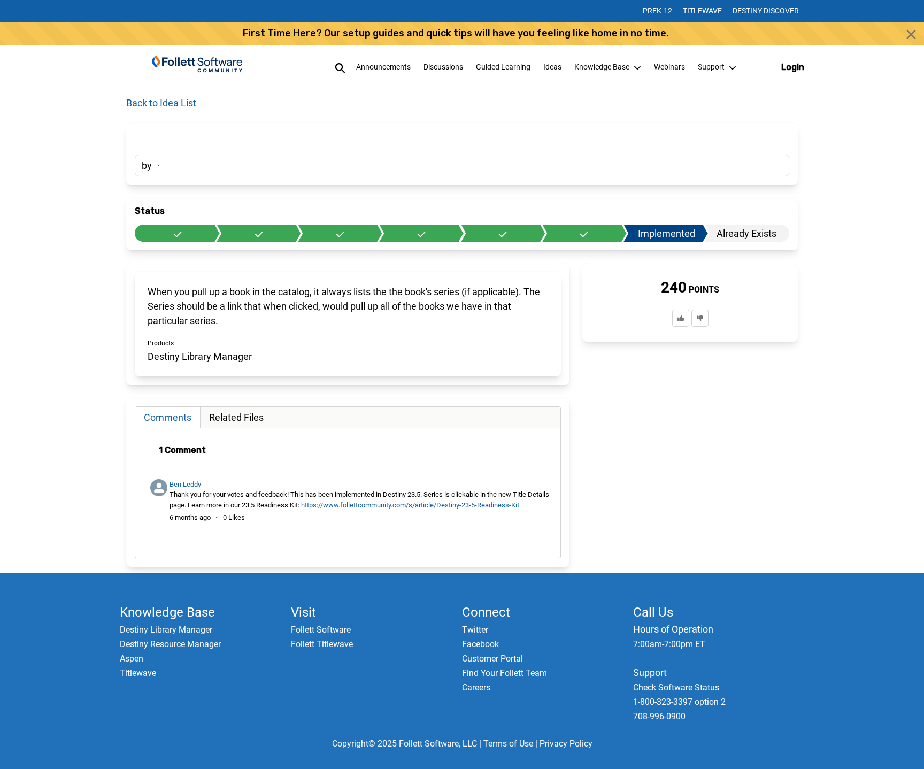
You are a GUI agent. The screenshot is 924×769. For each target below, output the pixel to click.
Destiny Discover (766, 10)
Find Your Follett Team (504, 673)
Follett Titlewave (322, 644)
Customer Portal (492, 658)
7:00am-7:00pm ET (669, 644)
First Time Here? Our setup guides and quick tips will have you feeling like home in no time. (456, 33)
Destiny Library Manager (166, 630)
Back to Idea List (161, 103)
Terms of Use (508, 744)
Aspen (131, 658)
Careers (476, 687)
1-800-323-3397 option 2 (679, 702)
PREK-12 (657, 10)
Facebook (480, 644)
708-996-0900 (659, 716)
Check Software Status (676, 687)
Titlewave (702, 10)
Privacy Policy (566, 744)
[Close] (911, 34)
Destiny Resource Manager (170, 644)
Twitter (475, 630)
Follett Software (321, 630)
